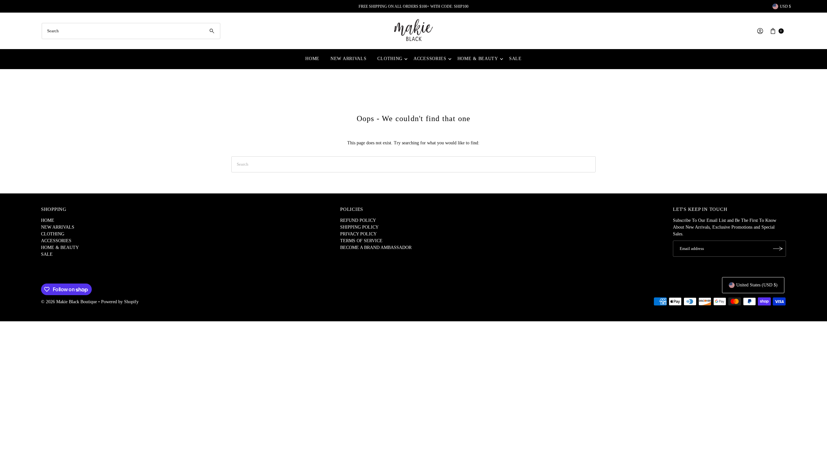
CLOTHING (390, 58)
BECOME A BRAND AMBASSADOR (376, 247)
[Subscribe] (778, 249)
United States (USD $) (757, 285)
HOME (312, 58)
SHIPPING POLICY (359, 227)
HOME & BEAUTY (477, 58)
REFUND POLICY (358, 220)
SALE (515, 58)
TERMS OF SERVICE (361, 240)
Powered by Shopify (120, 301)
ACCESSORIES (430, 58)
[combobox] (131, 31)
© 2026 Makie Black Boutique (69, 301)
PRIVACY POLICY (358, 234)
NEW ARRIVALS (348, 58)
